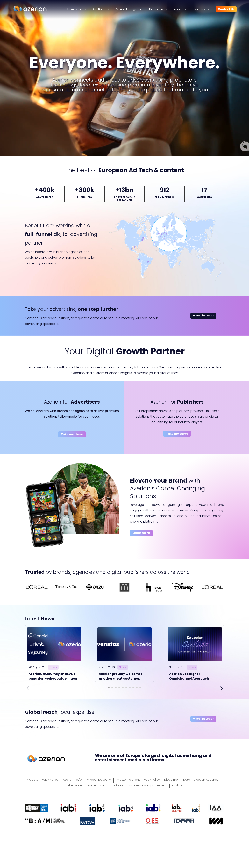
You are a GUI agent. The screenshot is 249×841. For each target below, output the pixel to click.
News (53, 667)
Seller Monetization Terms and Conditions (95, 785)
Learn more (141, 533)
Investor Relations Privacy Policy (138, 780)
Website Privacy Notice (43, 780)
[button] (109, 687)
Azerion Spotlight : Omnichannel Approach (189, 676)
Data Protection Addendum (202, 780)
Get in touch (205, 315)
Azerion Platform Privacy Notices (85, 780)
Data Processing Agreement (147, 785)
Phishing (177, 785)
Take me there (72, 434)
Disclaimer (171, 780)
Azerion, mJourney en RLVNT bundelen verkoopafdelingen (53, 676)
